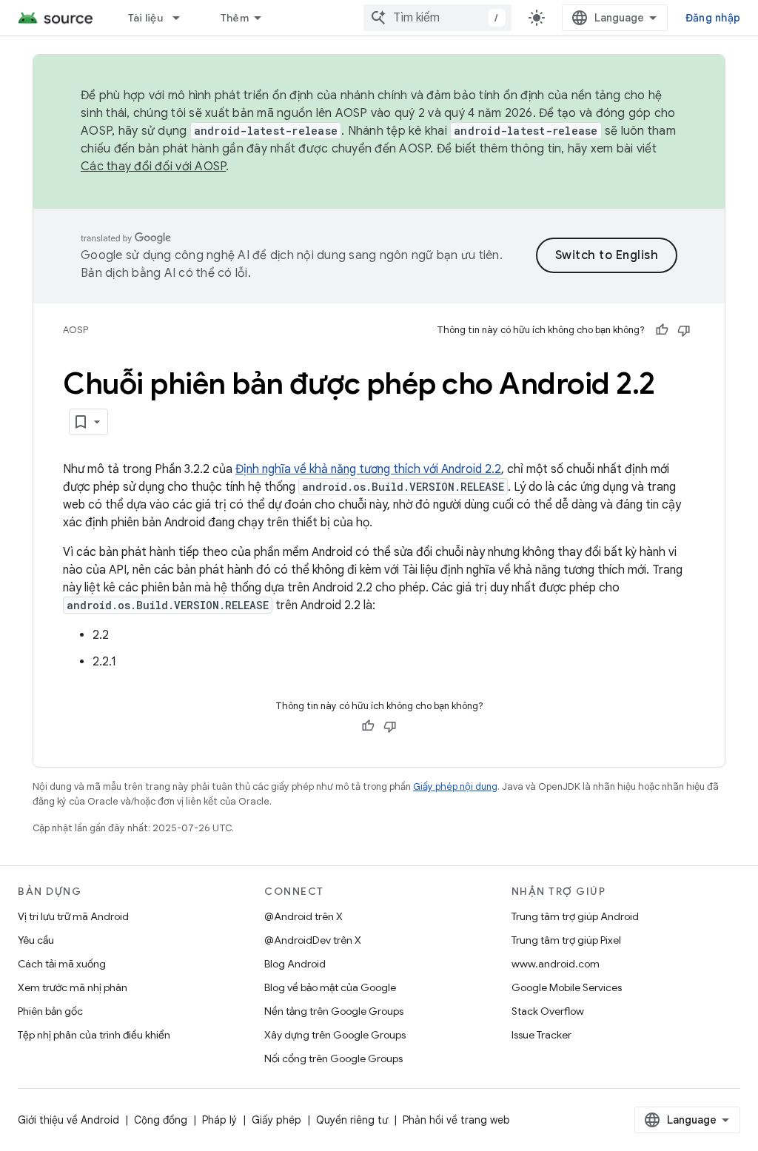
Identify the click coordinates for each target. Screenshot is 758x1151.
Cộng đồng (160, 1120)
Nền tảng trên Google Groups (333, 1011)
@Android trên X (303, 916)
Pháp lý (219, 1120)
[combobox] (437, 17)
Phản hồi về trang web (456, 1120)
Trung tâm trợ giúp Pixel (566, 940)
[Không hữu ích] (684, 330)
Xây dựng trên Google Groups (335, 1034)
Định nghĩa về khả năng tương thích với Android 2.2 (368, 469)
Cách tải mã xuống (62, 963)
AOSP (75, 329)
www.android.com (556, 963)
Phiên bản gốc (50, 1011)
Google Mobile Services (567, 987)
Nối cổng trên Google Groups (333, 1058)
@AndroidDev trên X (312, 940)
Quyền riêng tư (352, 1120)
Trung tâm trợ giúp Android (575, 916)
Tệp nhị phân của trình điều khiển (94, 1034)
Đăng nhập (712, 17)
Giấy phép (276, 1120)
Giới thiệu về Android (68, 1120)
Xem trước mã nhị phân (72, 987)
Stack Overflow (548, 1011)
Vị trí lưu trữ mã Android (73, 916)
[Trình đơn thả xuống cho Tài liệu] (183, 18)
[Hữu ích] (662, 330)
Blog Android (295, 963)
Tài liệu (145, 17)
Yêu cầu (36, 940)
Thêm (235, 17)
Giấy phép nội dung (455, 786)
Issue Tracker (541, 1034)
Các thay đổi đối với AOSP (153, 166)
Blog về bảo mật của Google (330, 987)
